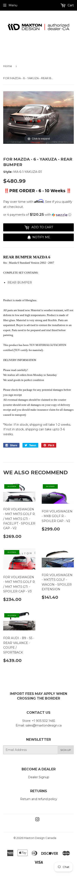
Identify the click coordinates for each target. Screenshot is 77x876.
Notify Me (41, 237)
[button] (38, 215)
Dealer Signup (38, 777)
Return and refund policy (38, 799)
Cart (70, 5)
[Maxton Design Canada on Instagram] (37, 820)
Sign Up (65, 749)
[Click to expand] (38, 117)
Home (7, 66)
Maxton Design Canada (40, 838)
